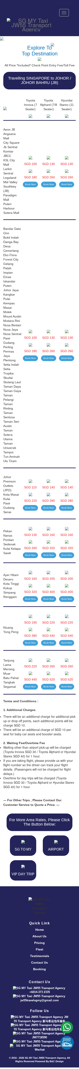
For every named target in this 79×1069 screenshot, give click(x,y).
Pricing (39, 943)
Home (39, 929)
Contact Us (39, 962)
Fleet (39, 949)
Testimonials (39, 956)
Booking (39, 969)
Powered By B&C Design (49, 1061)
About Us (39, 936)
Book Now (30, 184)
